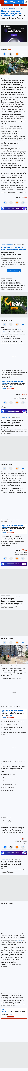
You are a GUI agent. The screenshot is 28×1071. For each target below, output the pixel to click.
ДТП (5, 400)
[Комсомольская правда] (8, 2)
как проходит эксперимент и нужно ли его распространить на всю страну (13, 377)
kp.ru (10, 49)
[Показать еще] (23, 54)
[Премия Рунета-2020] (14, 1)
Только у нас (10, 4)
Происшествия (9, 272)
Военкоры (17, 4)
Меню (2, 2)
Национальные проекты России (8, 239)
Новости (3, 4)
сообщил (14, 930)
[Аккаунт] (26, 2)
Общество (4, 381)
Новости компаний (10, 8)
